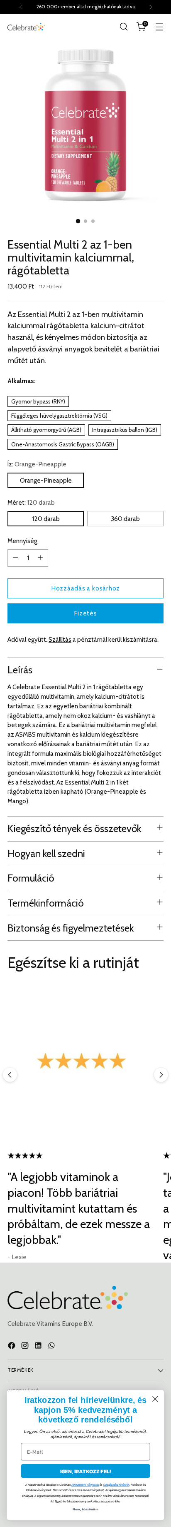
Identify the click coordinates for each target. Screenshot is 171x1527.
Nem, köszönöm (85, 1509)
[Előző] (21, 7)
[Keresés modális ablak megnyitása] (123, 26)
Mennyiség (22, 541)
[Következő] (151, 7)
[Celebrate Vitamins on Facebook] (12, 1347)
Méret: (31, 502)
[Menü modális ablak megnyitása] (159, 26)
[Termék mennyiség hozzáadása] (40, 558)
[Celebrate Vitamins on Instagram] (26, 1347)
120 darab (46, 519)
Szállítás (60, 639)
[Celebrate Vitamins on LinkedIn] (39, 1347)
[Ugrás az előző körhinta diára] (10, 1075)
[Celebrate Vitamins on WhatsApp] (52, 1347)
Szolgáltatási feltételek (116, 1485)
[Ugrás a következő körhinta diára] (161, 1075)
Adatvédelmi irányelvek (85, 1485)
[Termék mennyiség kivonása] (15, 558)
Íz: (36, 464)
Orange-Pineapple (46, 480)
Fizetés (85, 613)
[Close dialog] (155, 1399)
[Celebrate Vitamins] (26, 26)
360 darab (125, 519)
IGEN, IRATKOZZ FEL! (85, 1471)
